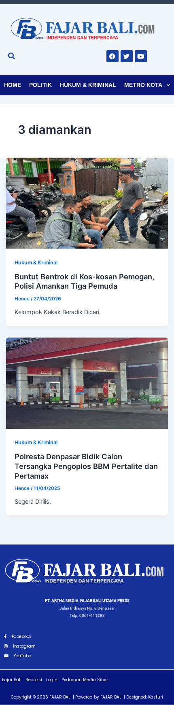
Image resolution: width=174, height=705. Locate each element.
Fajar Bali (11, 680)
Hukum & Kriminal (88, 85)
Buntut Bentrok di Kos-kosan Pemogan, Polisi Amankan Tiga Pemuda (84, 281)
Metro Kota (143, 85)
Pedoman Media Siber (85, 680)
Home (12, 85)
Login (51, 680)
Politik (40, 85)
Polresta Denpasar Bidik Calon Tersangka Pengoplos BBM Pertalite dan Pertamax (86, 466)
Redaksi (33, 680)
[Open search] (11, 55)
